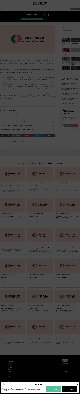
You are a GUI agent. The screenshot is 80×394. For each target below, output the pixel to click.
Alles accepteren (53, 389)
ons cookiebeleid (35, 389)
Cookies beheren (69, 389)
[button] (77, 384)
